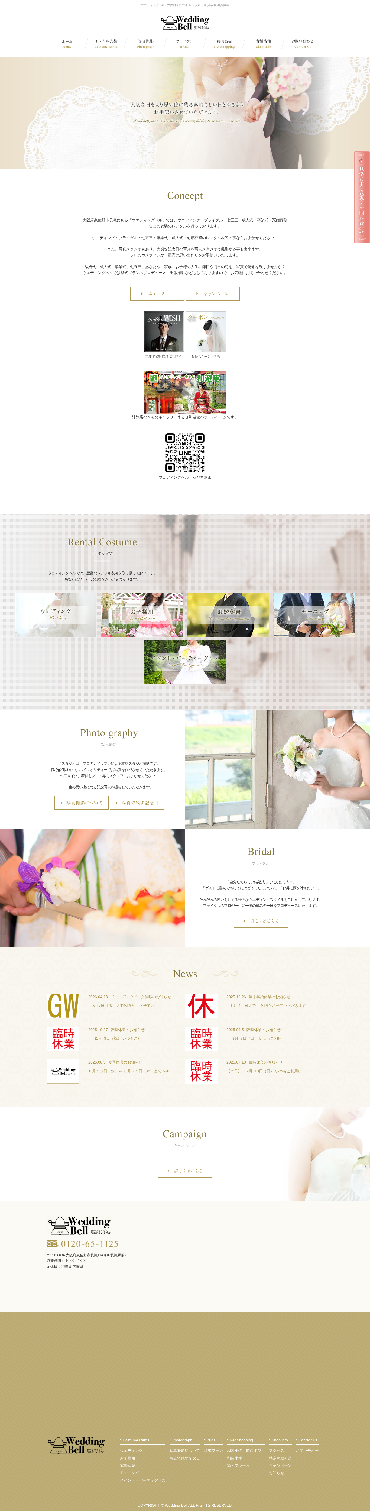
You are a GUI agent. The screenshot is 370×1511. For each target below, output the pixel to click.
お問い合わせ (307, 1450)
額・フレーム (238, 1465)
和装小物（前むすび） (246, 1450)
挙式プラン (213, 1450)
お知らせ (276, 1473)
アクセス (276, 1450)
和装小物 (234, 1458)
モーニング (129, 1473)
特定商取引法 (280, 1458)
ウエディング (131, 1450)
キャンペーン (280, 1465)
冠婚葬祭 (127, 1465)
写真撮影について (185, 1450)
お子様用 (127, 1458)
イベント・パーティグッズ (142, 1480)
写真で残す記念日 (185, 1458)
